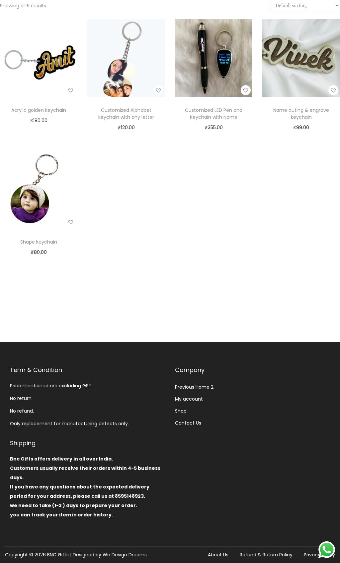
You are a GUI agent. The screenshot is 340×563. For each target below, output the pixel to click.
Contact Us (188, 423)
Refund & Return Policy (266, 554)
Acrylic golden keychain (38, 110)
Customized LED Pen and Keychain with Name (213, 113)
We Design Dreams (125, 554)
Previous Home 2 (194, 387)
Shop (181, 411)
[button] (71, 90)
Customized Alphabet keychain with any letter (126, 113)
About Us (218, 554)
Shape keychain (38, 242)
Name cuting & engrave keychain (301, 113)
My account (189, 399)
